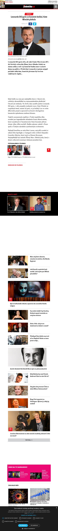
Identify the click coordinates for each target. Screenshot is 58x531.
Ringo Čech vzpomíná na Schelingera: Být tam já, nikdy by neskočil (39, 402)
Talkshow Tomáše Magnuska (45, 473)
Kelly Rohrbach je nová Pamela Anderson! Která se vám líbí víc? (39, 375)
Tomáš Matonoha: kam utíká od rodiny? (16, 212)
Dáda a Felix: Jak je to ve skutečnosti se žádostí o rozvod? (39, 325)
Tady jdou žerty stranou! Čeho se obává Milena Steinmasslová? (39, 388)
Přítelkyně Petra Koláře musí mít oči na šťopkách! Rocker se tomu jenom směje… (39, 338)
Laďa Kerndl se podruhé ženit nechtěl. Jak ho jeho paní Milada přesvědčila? (39, 272)
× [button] (56, 507)
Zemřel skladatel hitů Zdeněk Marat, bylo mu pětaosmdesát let (28, 369)
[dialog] (29, 518)
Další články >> (29, 440)
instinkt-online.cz (12, 506)
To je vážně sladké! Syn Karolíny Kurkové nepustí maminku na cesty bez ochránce (39, 313)
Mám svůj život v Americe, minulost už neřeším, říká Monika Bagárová (40, 259)
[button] (29, 515)
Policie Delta (24, 473)
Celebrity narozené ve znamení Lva (37, 212)
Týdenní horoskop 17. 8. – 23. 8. (16, 504)
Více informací (31, 513)
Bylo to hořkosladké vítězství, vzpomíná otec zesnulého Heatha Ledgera (28, 305)
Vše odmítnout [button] (34, 525)
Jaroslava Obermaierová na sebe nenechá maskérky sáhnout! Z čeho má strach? (30, 435)
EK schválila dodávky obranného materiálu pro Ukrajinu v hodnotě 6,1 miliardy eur (39, 503)
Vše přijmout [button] (23, 525)
